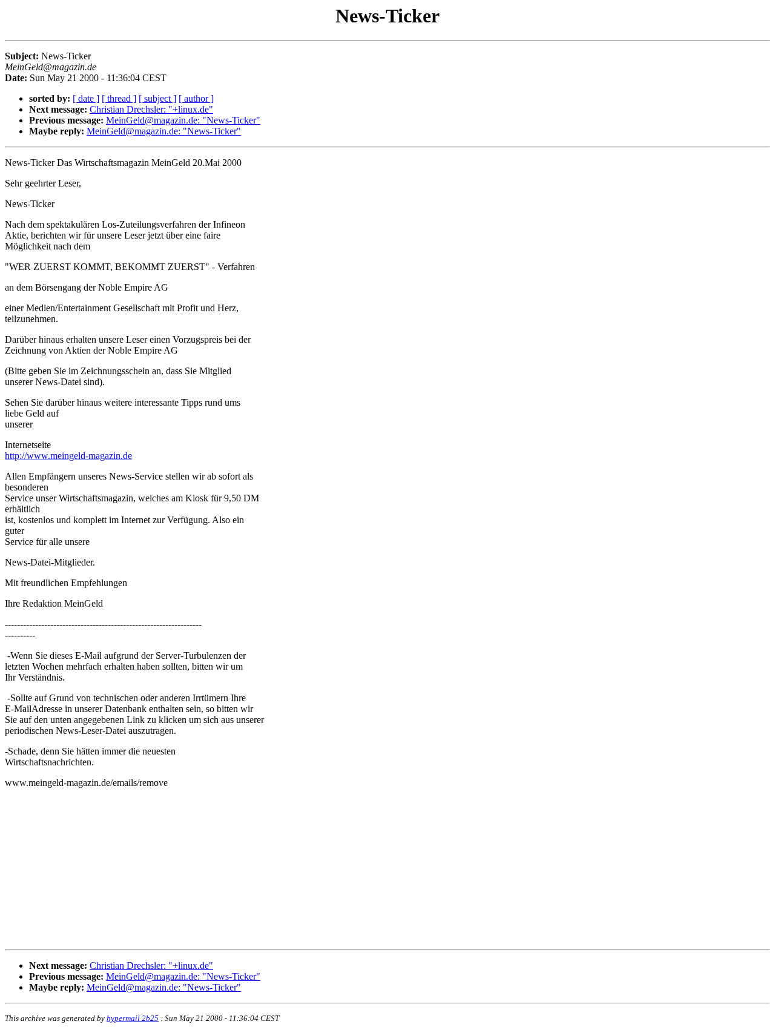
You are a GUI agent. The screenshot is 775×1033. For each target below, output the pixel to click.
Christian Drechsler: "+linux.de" (151, 109)
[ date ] (86, 98)
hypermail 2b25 (133, 1018)
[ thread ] (119, 98)
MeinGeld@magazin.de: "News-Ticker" (183, 120)
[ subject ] (157, 98)
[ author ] (196, 98)
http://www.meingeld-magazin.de (68, 455)
